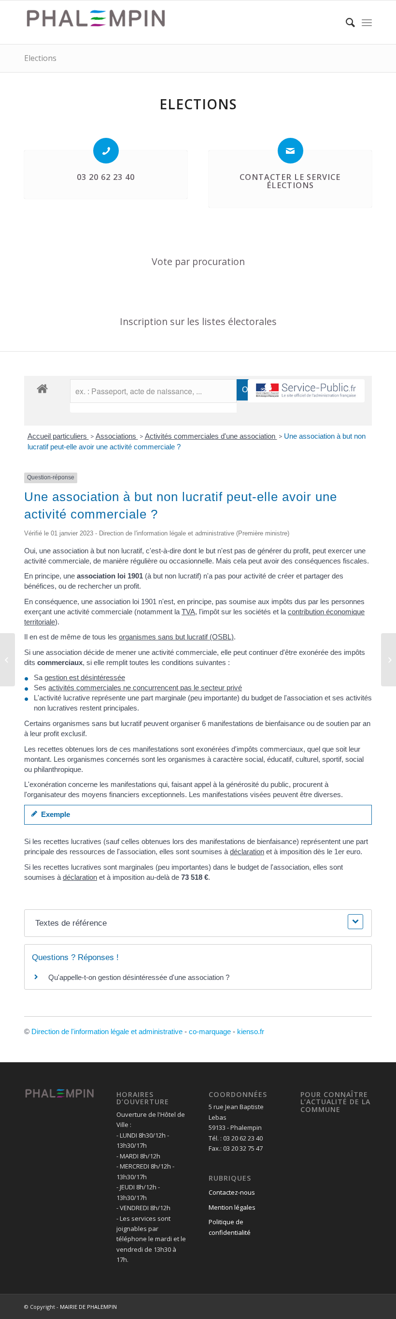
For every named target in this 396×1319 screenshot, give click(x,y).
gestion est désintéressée (84, 677)
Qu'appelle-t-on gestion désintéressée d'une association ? (138, 977)
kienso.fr (250, 1031)
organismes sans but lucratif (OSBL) (176, 637)
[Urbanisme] (7, 659)
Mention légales (232, 1207)
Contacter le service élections (290, 181)
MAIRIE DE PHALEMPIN (88, 1306)
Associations (117, 436)
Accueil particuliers (58, 436)
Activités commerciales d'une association (211, 436)
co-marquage (210, 1031)
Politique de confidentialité (230, 1226)
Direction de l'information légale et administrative (107, 1031)
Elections (40, 58)
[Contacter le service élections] (290, 150)
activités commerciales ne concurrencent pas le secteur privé (145, 687)
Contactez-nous (232, 1192)
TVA (188, 612)
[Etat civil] (388, 659)
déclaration (247, 851)
